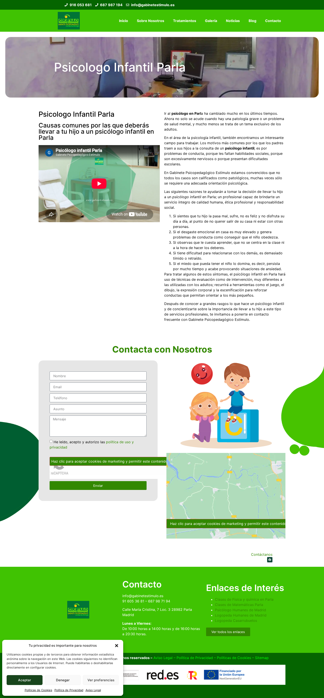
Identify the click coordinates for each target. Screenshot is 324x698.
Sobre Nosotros (150, 20)
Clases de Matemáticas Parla (239, 604)
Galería (211, 20)
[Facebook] (269, 559)
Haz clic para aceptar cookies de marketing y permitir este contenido (109, 461)
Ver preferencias (101, 680)
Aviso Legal (93, 690)
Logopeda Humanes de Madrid (240, 615)
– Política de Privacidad (193, 658)
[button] (116, 645)
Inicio (123, 20)
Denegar (63, 680)
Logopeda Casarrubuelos (236, 620)
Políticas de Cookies (38, 690)
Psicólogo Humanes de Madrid (240, 610)
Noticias (233, 20)
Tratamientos (184, 20)
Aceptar (24, 680)
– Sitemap (260, 658)
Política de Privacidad (68, 690)
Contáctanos (261, 554)
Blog (252, 20)
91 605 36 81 (133, 601)
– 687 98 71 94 (157, 601)
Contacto (273, 20)
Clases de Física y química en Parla (244, 599)
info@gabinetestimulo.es (142, 596)
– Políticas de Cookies (232, 658)
